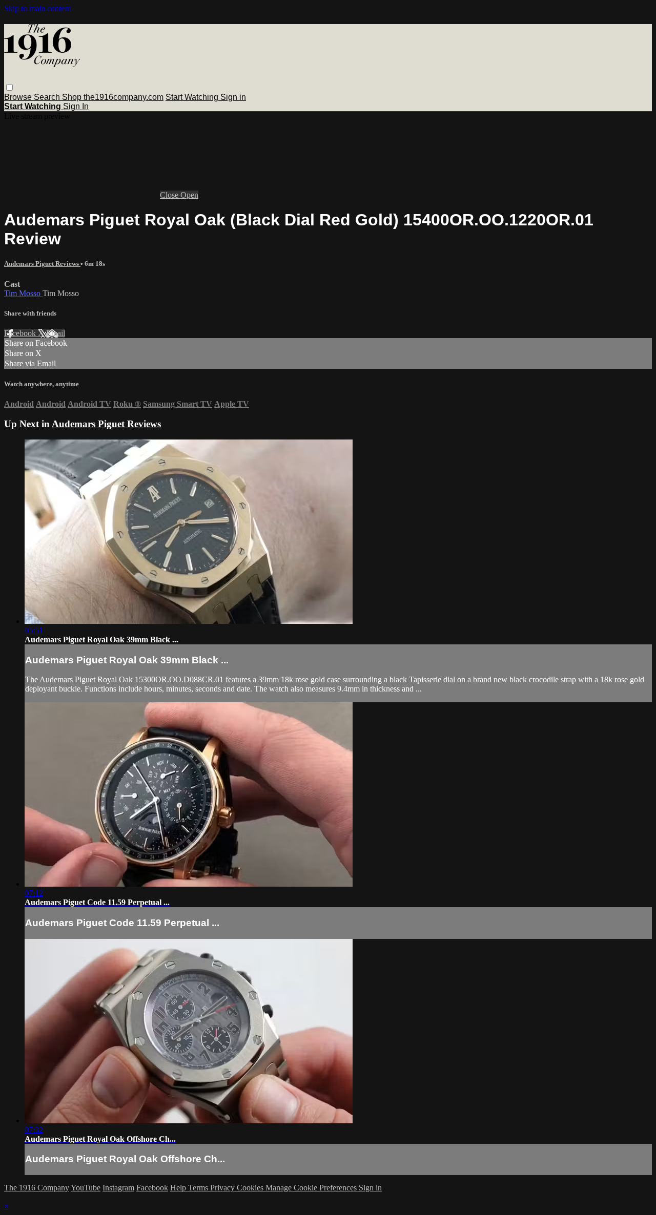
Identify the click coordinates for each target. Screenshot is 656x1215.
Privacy (223, 1187)
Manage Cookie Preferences (312, 1187)
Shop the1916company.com (112, 97)
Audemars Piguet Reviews (42, 263)
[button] (9, 87)
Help (179, 1187)
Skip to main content (37, 8)
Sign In (76, 106)
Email (55, 333)
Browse (19, 97)
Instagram (118, 1187)
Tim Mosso (23, 293)
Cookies (251, 1187)
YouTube (85, 1187)
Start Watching (193, 97)
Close (170, 195)
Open (189, 195)
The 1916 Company (36, 1187)
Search (48, 97)
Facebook (21, 333)
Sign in (233, 97)
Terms (199, 1187)
